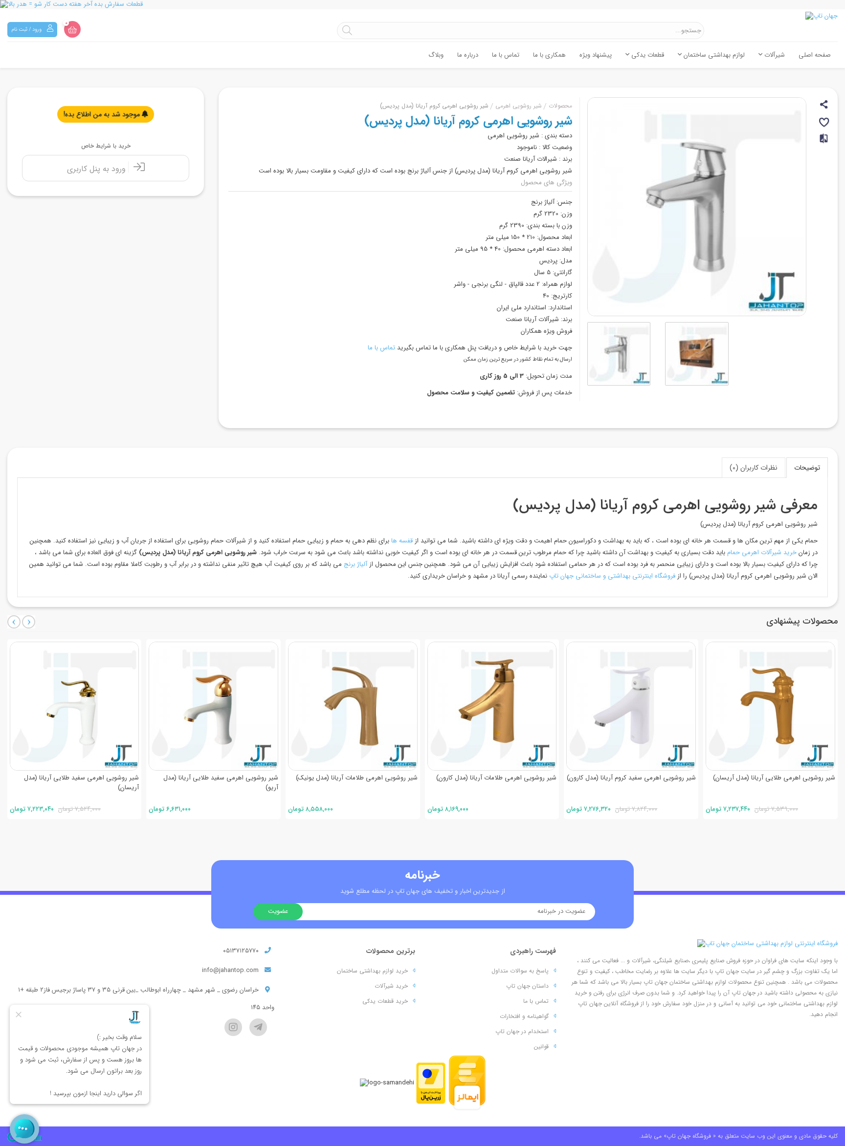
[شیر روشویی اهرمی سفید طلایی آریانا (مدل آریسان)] (74, 706)
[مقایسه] (824, 142)
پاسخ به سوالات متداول (520, 970)
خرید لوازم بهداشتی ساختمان (372, 970)
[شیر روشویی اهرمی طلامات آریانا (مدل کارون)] (492, 706)
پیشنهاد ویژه (595, 55)
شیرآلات (773, 55)
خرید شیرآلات (391, 986)
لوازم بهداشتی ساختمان (713, 55)
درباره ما (467, 55)
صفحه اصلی (815, 55)
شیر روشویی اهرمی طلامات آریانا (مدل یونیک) (357, 778)
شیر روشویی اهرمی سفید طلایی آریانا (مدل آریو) (220, 783)
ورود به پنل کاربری (97, 169)
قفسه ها (402, 541)
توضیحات (807, 467)
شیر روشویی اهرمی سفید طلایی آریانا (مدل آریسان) (81, 783)
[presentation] (14, 621)
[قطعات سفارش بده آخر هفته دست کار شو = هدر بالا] (422, 4)
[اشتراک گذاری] (824, 106)
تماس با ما (505, 55)
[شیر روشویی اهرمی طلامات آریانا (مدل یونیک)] (353, 706)
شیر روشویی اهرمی (518, 105)
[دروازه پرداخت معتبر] (430, 1083)
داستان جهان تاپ (527, 986)
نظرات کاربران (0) (754, 467)
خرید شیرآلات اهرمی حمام (762, 552)
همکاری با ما (549, 55)
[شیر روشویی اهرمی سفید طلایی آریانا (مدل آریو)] (213, 706)
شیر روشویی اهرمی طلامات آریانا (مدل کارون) (496, 778)
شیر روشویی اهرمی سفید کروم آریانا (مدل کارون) (631, 778)
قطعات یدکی (646, 55)
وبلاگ (436, 55)
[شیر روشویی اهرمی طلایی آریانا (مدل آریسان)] (770, 706)
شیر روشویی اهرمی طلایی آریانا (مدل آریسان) (774, 778)
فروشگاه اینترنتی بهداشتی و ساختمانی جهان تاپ (612, 576)
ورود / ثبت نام (27, 29)
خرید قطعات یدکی (385, 1001)
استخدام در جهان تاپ (522, 1031)
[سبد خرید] (72, 29)
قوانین (541, 1046)
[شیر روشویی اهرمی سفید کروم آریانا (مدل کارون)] (631, 706)
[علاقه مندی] (824, 124)
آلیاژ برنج (355, 564)
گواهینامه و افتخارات (524, 1016)
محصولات (560, 105)
